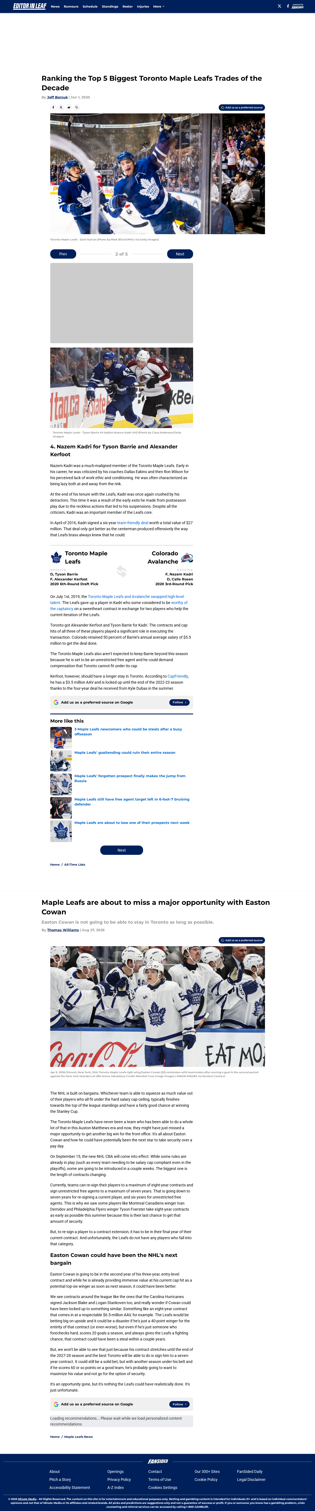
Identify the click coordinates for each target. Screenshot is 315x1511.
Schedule (90, 6)
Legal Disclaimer (251, 1479)
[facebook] (288, 6)
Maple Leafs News (78, 1437)
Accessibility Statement (69, 1487)
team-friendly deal (132, 522)
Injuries (143, 6)
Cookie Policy (206, 1479)
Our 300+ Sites (207, 1471)
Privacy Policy (119, 1479)
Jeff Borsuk (57, 97)
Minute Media (27, 1499)
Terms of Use (159, 1479)
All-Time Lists (74, 865)
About (54, 1471)
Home (55, 865)
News (55, 6)
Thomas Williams (63, 930)
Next (180, 254)
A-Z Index (115, 1487)
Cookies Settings (162, 1487)
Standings (110, 6)
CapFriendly (178, 676)
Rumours (71, 6)
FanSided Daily (250, 1471)
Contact (155, 1471)
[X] (279, 6)
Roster (128, 6)
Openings (115, 1471)
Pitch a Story (60, 1479)
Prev (63, 254)
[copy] (77, 107)
